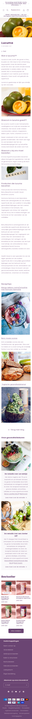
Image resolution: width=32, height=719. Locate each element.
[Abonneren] (26, 685)
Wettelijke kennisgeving (11, 713)
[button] (4, 10)
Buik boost (23, 494)
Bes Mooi (15, 494)
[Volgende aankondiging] (29, 4)
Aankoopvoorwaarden (11, 654)
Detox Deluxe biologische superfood (5, 622)
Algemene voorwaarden (12, 710)
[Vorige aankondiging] (3, 4)
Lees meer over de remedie (15, 497)
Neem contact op (9, 646)
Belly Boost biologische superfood (5, 598)
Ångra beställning (9, 674)
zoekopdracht (8, 670)
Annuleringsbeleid (24, 713)
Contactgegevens (17, 716)
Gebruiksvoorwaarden (11, 666)
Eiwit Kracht (18, 563)
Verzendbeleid (8, 650)
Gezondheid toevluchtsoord (14, 561)
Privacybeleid (25, 708)
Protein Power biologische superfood (20, 622)
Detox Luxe (8, 494)
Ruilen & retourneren (10, 658)
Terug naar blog (17, 430)
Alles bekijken (16, 631)
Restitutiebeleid (9, 662)
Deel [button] (4, 51)
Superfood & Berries (15, 705)
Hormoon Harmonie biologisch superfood (23, 597)
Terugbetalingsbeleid (14, 708)
